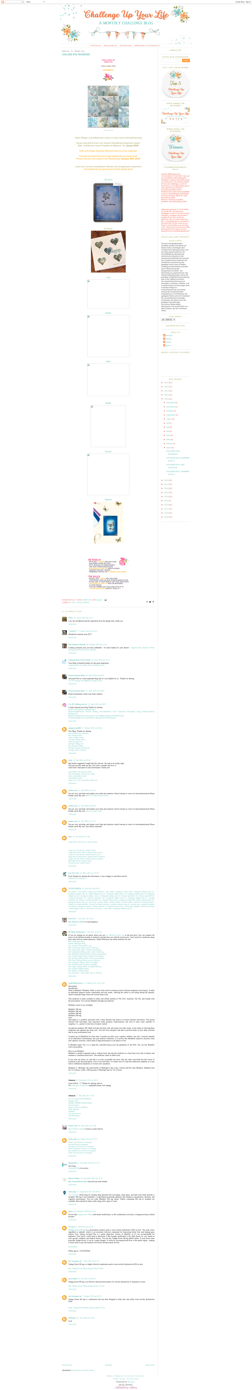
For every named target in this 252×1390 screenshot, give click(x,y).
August (169, 419)
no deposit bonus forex (114, 906)
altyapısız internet (84, 906)
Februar (170, 444)
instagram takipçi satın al (143, 892)
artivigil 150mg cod (75, 744)
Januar (169, 448)
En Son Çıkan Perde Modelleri (79, 1099)
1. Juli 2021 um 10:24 (85, 919)
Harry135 (72, 919)
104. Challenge (80, 602)
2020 (166, 395)
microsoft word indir (94, 908)
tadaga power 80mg (85, 1214)
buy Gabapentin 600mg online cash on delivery (85, 952)
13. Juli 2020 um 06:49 (87, 806)
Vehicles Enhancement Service (89, 716)
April (169, 435)
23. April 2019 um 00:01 (95, 675)
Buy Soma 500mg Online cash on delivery (84, 960)
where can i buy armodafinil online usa (82, 780)
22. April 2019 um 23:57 (100, 660)
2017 (166, 484)
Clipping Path (136, 648)
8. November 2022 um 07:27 (88, 1163)
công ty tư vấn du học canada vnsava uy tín (84, 854)
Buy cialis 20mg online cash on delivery (83, 948)
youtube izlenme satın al (120, 904)
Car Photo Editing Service (95, 665)
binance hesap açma (110, 900)
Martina (169, 339)
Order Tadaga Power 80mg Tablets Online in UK (86, 1308)
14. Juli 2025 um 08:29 (86, 1279)
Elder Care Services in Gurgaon (80, 1142)
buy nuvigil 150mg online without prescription (85, 956)
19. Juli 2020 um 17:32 (87, 821)
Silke (108, 361)
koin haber (82, 892)
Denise (108, 451)
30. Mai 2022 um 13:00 (87, 1126)
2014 (166, 497)
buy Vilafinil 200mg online (78, 969)
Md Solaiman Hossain (77, 645)
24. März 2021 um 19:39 (89, 873)
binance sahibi (115, 902)
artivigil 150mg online (76, 740)
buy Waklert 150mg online (78, 971)
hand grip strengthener (80, 1085)
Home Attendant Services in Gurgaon (82, 1149)
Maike (108, 313)
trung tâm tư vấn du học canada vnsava (82, 842)
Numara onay (73, 1101)
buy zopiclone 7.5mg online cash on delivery (85, 973)
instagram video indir (124, 892)
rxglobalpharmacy (75, 983)
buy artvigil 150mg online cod (79, 946)
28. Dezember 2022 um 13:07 (91, 1178)
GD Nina (108, 180)
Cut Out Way (73, 873)
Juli (168, 423)
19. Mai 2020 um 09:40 (81, 760)
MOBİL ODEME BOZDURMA (80, 1103)
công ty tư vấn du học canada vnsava (82, 850)
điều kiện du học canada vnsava (80, 861)
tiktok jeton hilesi (147, 906)
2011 (166, 509)
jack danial (72, 1279)
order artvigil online (75, 737)
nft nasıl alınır (73, 1105)
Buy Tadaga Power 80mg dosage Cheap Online (85, 1268)
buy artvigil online (75, 735)
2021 (166, 391)
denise (168, 346)
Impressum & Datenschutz (147, 46)
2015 (166, 493)
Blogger (131, 1382)
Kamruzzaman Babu (76, 675)
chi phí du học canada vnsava (79, 863)
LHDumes (110, 130)
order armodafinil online (77, 776)
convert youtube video (93, 811)
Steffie (108, 403)
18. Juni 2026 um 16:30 (85, 1318)
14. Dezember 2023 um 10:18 (84, 1211)
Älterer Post (150, 1365)
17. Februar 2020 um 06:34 (92, 728)
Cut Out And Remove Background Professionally (97, 718)
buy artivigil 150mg (75, 746)
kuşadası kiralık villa (127, 900)
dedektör (71, 1111)
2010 (166, 513)
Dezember (171, 403)
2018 (166, 480)
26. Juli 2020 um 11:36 (81, 837)
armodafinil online (75, 778)
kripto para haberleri (96, 892)
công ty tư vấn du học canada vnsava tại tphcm (85, 859)
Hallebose (72, 1318)
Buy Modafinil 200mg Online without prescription (87, 954)
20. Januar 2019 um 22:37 (83, 618)
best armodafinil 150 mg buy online (81, 774)
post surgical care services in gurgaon (82, 1151)
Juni (168, 427)
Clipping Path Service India (79, 660)
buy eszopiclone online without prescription (84, 950)
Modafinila (72, 1163)
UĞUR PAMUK (74, 889)
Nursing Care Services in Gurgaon (81, 1146)
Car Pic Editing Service (77, 681)
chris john (72, 1192)
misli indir (108, 908)
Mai (168, 431)
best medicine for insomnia (78, 733)
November (171, 407)
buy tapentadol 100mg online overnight (83, 962)
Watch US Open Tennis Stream (96, 796)
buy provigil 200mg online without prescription (86, 958)
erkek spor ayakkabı (132, 906)
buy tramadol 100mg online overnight (82, 964)
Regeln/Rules (110, 46)
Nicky (70, 618)
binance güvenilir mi (129, 896)
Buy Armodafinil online (77, 1182)
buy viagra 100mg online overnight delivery (84, 967)
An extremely (73, 1195)
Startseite (95, 46)
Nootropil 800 (73, 1168)
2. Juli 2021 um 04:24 (93, 932)
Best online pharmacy (76, 941)
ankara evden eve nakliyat (78, 1107)
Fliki (108, 277)
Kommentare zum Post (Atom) (82, 1370)
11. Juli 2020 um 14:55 (86, 790)
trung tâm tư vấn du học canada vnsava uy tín (85, 852)
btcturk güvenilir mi (93, 900)
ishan (70, 1211)
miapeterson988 (74, 728)
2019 (166, 399)
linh (70, 837)
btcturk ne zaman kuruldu (99, 904)
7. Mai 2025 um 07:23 (90, 1261)
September (171, 415)
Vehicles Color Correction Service (118, 712)
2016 (166, 488)
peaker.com (72, 790)
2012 (166, 505)
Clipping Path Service (76, 665)
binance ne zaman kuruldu (78, 904)
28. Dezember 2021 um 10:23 (87, 1080)
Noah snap (72, 1139)
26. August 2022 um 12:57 (87, 1139)
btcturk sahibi (127, 902)
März (169, 440)
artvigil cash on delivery (77, 750)
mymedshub (72, 1247)
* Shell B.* (72, 631)
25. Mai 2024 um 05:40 (84, 1227)
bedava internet (98, 906)
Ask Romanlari (74, 1116)
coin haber (72, 892)
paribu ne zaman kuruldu (143, 902)
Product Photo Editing (87, 650)
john (70, 760)
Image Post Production (76, 878)
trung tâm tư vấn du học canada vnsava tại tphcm (86, 857)
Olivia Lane (73, 1126)
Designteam (126, 46)
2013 (166, 501)
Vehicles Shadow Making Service (91, 712)
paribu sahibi (103, 902)
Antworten (72, 624)
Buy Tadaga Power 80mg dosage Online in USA (86, 1286)
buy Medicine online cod (115, 935)
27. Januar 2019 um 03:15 (87, 631)
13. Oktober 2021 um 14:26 (94, 983)
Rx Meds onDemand (76, 932)
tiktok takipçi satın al (97, 894)
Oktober (170, 411)
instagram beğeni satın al (116, 898)
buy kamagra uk (75, 1261)
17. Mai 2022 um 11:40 (84, 1096)
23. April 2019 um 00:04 (95, 691)
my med (71, 1227)
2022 (166, 387)
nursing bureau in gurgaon (78, 1144)
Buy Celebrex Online (76, 1129)
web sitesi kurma (74, 1113)
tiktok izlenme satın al (145, 900)
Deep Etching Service (94, 681)
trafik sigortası (73, 1109)
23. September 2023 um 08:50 (88, 1192)
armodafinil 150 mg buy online (80, 772)
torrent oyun (135, 904)
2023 (166, 383)
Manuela (169, 336)
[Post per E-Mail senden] (105, 600)
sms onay (92, 902)
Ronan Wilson (74, 1178)
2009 (166, 517)
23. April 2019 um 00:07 (97, 704)
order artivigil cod (75, 742)
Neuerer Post (67, 1365)
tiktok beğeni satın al (77, 908)
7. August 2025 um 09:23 (91, 1296)
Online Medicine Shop (76, 944)
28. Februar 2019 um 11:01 (97, 645)
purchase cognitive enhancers (79, 748)
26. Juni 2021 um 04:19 (91, 889)
